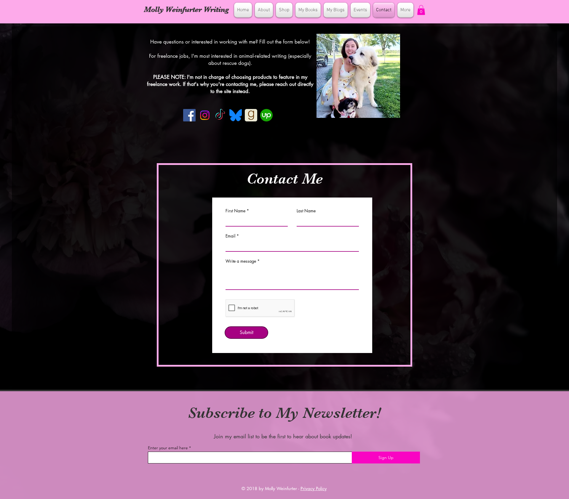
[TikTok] (220, 115)
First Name (235, 211)
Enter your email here (168, 448)
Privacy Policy (314, 488)
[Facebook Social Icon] (189, 115)
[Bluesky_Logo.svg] (235, 115)
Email (230, 236)
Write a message (241, 261)
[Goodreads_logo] (251, 115)
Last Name (306, 211)
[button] (421, 10)
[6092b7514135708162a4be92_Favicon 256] (266, 115)
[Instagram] (205, 115)
